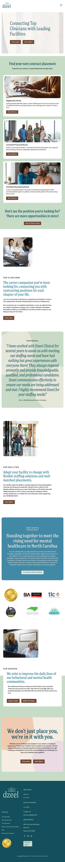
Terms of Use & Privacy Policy (39, 856)
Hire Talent (26, 807)
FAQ (3, 830)
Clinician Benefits (7, 820)
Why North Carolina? (8, 833)
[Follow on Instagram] (28, 836)
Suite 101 (26, 828)
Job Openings (6, 817)
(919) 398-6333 (28, 820)
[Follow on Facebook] (24, 836)
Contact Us (27, 812)
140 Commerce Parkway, (31, 824)
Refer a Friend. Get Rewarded (10, 827)
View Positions (12, 112)
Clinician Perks (6, 823)
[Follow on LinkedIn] (31, 836)
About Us (26, 794)
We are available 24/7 (30, 815)
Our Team (26, 798)
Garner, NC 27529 (29, 831)
